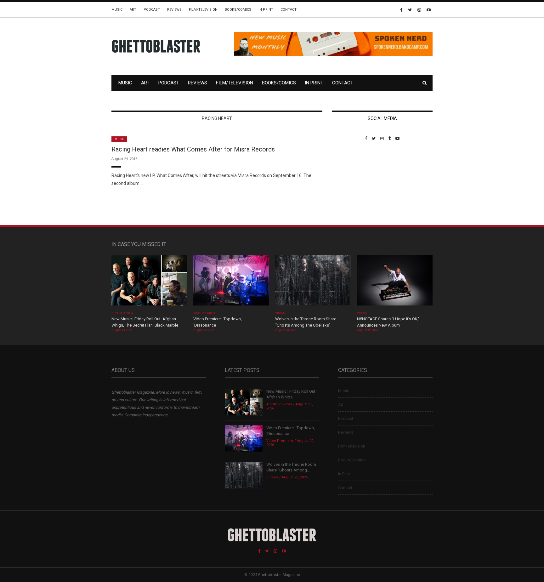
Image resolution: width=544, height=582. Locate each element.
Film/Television (203, 10)
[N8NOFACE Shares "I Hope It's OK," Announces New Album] (395, 282)
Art (133, 10)
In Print (265, 10)
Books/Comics (238, 10)
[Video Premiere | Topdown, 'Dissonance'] (231, 282)
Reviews (174, 10)
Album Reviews (123, 313)
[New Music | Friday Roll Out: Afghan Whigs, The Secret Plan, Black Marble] (149, 282)
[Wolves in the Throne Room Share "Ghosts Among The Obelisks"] (313, 282)
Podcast (152, 10)
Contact (288, 10)
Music (116, 10)
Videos (280, 313)
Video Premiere (204, 313)
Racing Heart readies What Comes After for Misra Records (193, 149)
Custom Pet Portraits (350, 184)
